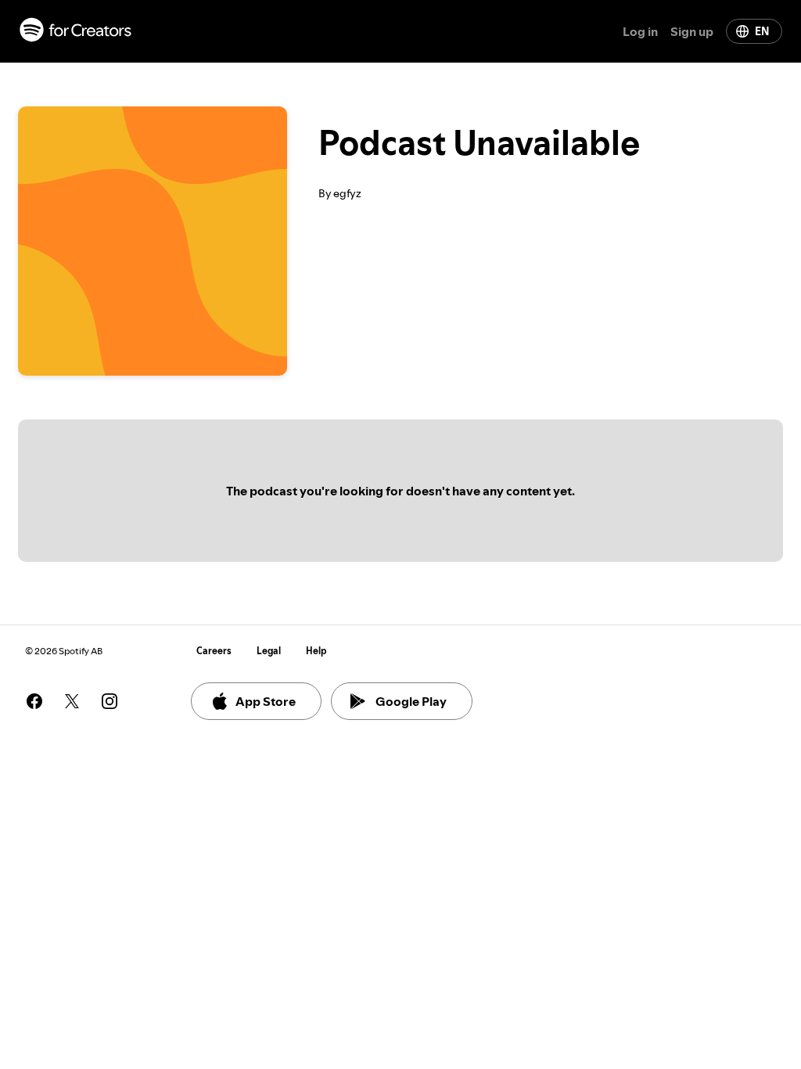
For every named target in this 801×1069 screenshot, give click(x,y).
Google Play (411, 701)
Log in (640, 31)
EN (762, 31)
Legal (269, 650)
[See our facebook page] (34, 701)
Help (316, 650)
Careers (214, 650)
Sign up (691, 31)
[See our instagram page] (109, 701)
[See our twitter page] (72, 701)
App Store (265, 701)
